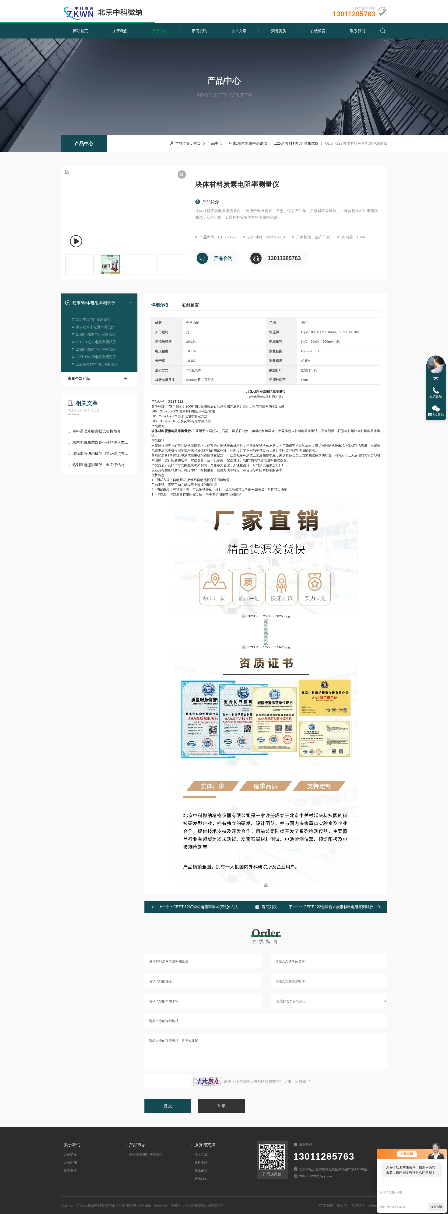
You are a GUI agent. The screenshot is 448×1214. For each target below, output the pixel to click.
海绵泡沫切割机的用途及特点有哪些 (101, 454)
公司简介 (70, 1154)
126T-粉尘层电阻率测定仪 (96, 357)
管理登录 (358, 1205)
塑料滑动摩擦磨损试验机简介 (96, 431)
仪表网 (342, 1205)
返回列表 (269, 907)
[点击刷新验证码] (207, 1081)
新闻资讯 (199, 31)
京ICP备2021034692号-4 (204, 1205)
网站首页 (80, 31)
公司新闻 (70, 1162)
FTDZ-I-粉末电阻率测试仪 (96, 342)
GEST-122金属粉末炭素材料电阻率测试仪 (338, 907)
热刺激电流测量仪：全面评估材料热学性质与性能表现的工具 (101, 465)
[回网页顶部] (436, 379)
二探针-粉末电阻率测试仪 (96, 349)
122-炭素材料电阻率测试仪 (296, 143)
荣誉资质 (278, 31)
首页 (197, 143)
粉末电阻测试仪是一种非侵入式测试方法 (101, 442)
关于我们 (120, 31)
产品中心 (159, 31)
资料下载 (200, 1162)
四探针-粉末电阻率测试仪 (96, 334)
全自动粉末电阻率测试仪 (95, 327)
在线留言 (318, 31)
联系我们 (357, 31)
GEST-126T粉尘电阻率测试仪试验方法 (205, 907)
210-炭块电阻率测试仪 (93, 319)
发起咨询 (436, 1206)
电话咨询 (435, 397)
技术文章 (238, 31)
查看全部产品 (79, 378)
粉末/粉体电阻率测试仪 (248, 143)
